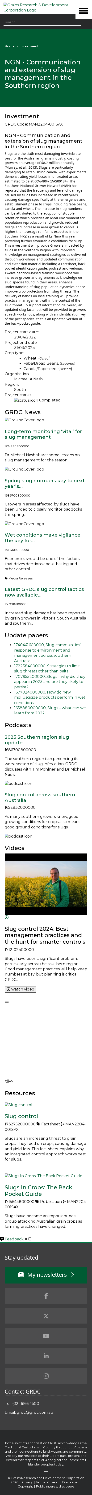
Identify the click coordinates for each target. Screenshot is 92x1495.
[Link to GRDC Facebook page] (46, 1296)
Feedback (15, 1239)
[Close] (6, 1002)
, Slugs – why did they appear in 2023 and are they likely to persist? (49, 681)
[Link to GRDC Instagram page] (46, 1376)
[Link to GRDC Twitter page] (46, 1316)
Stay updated (21, 1257)
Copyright (26, 1486)
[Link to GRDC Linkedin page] (46, 1356)
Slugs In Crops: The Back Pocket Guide (38, 1190)
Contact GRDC (23, 1391)
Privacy (27, 1482)
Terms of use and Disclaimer (57, 1482)
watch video (22, 989)
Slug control (21, 1116)
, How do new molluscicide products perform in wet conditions (49, 697)
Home (10, 46)
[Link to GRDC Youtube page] (46, 1336)
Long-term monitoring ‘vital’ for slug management (43, 434)
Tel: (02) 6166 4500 (22, 1403)
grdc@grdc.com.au (35, 1412)
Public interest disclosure (55, 1486)
